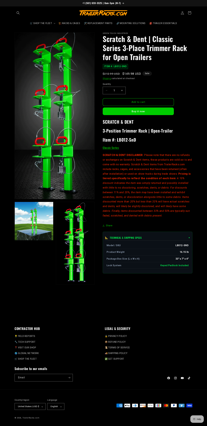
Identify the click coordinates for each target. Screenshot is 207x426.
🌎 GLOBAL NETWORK (27, 353)
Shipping (107, 78)
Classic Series (111, 148)
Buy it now (138, 111)
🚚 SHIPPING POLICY (116, 353)
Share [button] (109, 225)
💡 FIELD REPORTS (25, 336)
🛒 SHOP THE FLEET (26, 359)
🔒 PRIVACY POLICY (116, 336)
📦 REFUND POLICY (115, 341)
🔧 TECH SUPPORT (25, 341)
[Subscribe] (69, 377)
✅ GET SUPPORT (114, 359)
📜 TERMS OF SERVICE (117, 347)
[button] (18, 12)
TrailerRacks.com (30, 418)
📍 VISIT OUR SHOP (25, 347)
